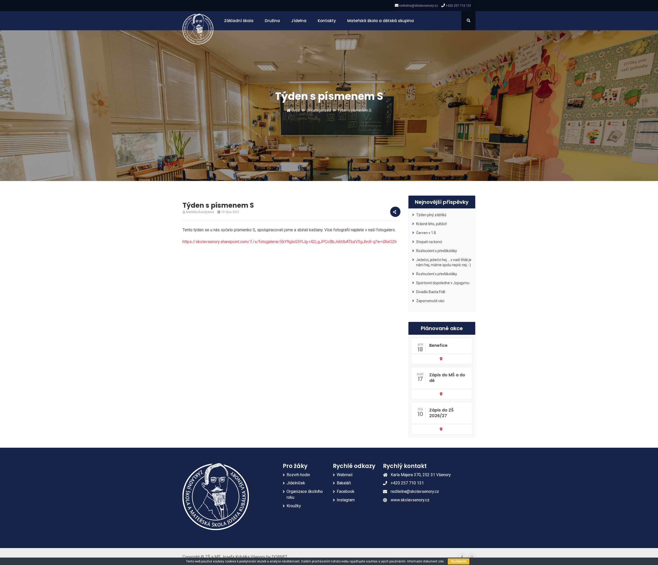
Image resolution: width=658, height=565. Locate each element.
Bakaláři (344, 483)
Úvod (295, 110)
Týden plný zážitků (431, 215)
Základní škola (238, 20)
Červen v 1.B (426, 233)
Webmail (344, 474)
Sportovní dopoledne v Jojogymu (442, 283)
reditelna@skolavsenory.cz (418, 5)
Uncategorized (319, 110)
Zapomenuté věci (430, 301)
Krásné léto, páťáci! (431, 224)
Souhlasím (458, 561)
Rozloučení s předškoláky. (437, 274)
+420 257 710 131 (458, 5)
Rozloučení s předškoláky (436, 251)
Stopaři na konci (429, 242)
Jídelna (298, 20)
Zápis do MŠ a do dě (447, 378)
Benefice (438, 345)
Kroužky (294, 505)
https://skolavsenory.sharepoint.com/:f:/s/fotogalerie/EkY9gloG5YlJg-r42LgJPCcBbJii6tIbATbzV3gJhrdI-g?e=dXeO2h (289, 241)
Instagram (346, 499)
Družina (272, 20)
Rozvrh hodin (298, 474)
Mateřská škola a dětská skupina (380, 20)
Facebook (345, 491)
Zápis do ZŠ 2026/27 (441, 413)
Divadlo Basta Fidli (430, 292)
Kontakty (327, 20)
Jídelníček (296, 483)
